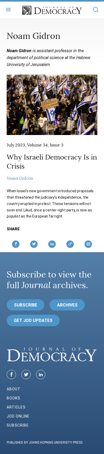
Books (13, 398)
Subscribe (25, 305)
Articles (16, 407)
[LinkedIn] (40, 374)
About (14, 389)
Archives (67, 305)
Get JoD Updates (33, 320)
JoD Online (18, 416)
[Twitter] (26, 374)
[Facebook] (11, 374)
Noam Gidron (20, 178)
